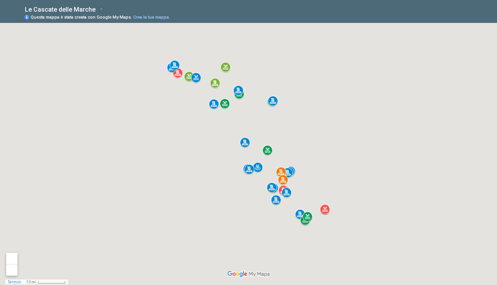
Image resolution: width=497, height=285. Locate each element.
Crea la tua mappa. (151, 17)
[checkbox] (101, 8)
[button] (267, 150)
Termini (14, 282)
